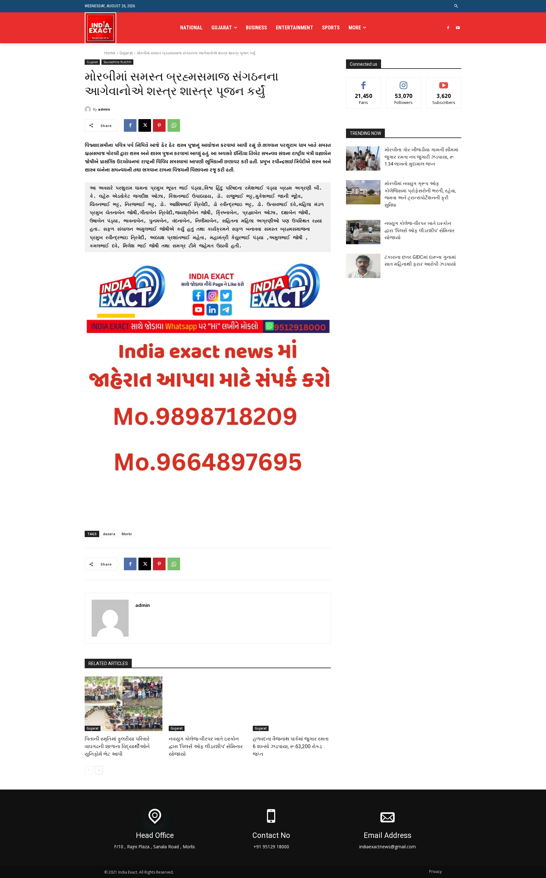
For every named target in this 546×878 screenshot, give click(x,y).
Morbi (127, 533)
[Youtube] (457, 28)
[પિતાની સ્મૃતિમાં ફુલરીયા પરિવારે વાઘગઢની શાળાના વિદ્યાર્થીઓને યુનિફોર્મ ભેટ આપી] (123, 703)
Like (363, 82)
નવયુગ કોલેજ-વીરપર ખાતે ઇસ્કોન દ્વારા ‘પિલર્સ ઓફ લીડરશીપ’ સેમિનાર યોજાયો (206, 746)
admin (104, 109)
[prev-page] (89, 770)
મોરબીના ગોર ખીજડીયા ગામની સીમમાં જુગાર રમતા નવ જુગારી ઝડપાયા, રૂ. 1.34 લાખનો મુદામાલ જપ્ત (421, 157)
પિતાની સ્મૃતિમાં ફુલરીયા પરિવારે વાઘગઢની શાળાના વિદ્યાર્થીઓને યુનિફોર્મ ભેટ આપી (117, 746)
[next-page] (99, 770)
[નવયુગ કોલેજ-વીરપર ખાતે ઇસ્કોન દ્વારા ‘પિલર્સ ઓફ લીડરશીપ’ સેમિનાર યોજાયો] (207, 703)
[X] (144, 125)
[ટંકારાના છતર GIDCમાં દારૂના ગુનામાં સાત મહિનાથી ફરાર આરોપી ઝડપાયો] (363, 266)
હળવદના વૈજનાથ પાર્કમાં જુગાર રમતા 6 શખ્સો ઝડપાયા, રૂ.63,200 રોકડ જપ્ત (291, 746)
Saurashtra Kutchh (117, 62)
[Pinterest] (159, 125)
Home (109, 53)
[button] (456, 6)
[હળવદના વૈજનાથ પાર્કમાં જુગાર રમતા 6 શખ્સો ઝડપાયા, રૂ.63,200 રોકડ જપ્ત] (292, 703)
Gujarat (126, 53)
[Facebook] (448, 28)
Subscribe (444, 82)
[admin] (89, 109)
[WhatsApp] (173, 125)
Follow (403, 82)
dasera (109, 533)
